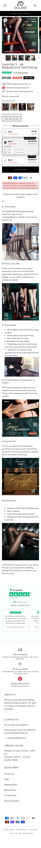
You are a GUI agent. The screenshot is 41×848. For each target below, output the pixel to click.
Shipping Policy (10, 784)
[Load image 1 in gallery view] (8, 57)
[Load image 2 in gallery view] (14, 57)
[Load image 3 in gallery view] (21, 57)
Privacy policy (33, 829)
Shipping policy (28, 833)
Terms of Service (11, 801)
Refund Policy (10, 790)
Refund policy (21, 829)
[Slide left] (2, 58)
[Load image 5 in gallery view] (34, 57)
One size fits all (12, 119)
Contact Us (9, 773)
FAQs (6, 779)
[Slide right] (39, 58)
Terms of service (15, 833)
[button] (5, 5)
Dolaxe (11, 829)
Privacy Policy (10, 795)
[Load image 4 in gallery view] (27, 57)
